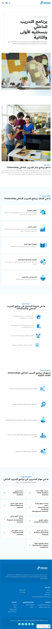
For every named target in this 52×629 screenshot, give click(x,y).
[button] (9, 3)
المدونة (14, 604)
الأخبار (15, 607)
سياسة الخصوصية (12, 611)
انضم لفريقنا (22, 590)
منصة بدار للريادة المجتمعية (44, 604)
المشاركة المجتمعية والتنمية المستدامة (41, 596)
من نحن (48, 590)
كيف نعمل (48, 592)
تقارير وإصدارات (12, 609)
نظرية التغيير (47, 594)
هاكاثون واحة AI (29, 604)
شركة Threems (13, 620)
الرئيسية (45, 16)
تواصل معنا (22, 592)
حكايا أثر (31, 607)
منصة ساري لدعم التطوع (44, 607)
